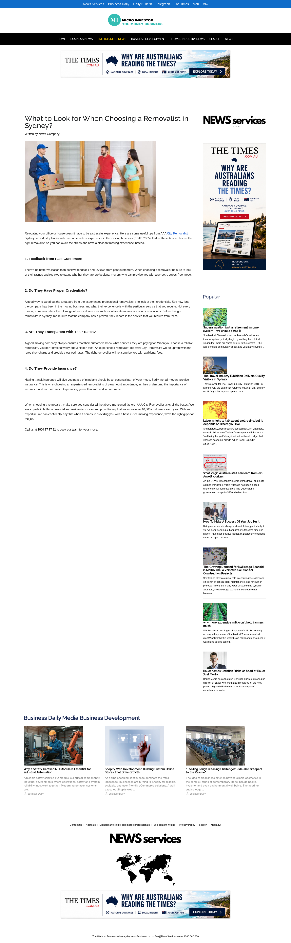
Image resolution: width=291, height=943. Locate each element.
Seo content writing (164, 824)
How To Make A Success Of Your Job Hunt (231, 521)
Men (196, 4)
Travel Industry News (188, 39)
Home (62, 39)
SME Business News (112, 39)
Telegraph (163, 4)
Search (214, 39)
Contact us (76, 824)
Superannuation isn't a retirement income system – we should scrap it (231, 329)
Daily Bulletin (142, 4)
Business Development (148, 39)
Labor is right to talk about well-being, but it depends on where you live (233, 422)
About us (91, 824)
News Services (93, 4)
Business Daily (118, 4)
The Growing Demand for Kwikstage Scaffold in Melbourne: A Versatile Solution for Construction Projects (233, 570)
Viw (205, 4)
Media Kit (216, 824)
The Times (181, 4)
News (229, 39)
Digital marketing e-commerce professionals (125, 824)
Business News (81, 39)
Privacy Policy (187, 824)
